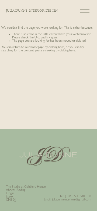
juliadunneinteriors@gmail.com (71, 200)
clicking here (56, 47)
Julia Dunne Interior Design (32, 10)
